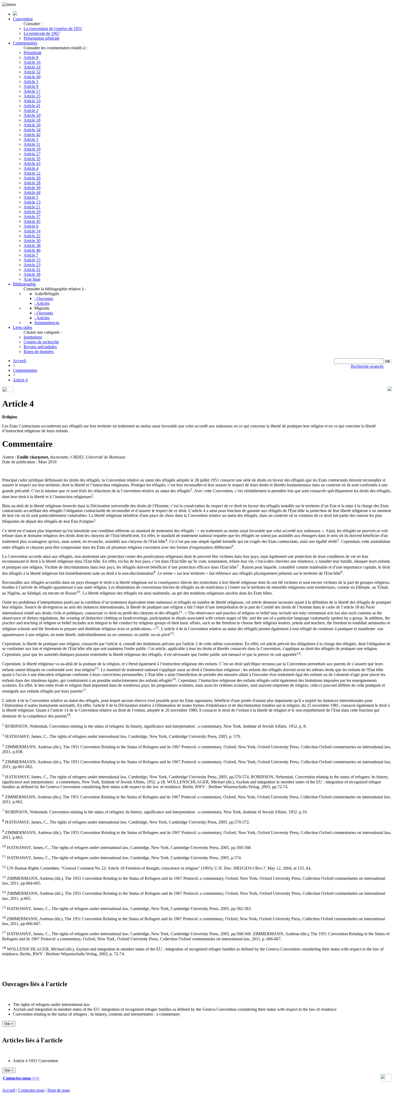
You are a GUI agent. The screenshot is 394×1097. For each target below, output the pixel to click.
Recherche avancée (367, 366)
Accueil (19, 360)
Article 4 (31, 168)
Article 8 (31, 57)
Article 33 (32, 101)
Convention (23, 19)
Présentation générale (42, 38)
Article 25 (32, 96)
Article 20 (32, 178)
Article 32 (32, 72)
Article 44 (32, 192)
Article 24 (32, 67)
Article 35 (32, 158)
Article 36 (32, 187)
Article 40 (32, 76)
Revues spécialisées (40, 346)
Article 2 (31, 110)
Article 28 (32, 183)
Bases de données (39, 351)
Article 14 (32, 231)
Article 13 (32, 202)
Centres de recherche (41, 342)
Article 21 (32, 207)
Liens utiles (22, 327)
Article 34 (32, 129)
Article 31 (32, 269)
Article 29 (32, 211)
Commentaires (25, 43)
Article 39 (32, 274)
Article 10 (32, 115)
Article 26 (32, 125)
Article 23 (32, 264)
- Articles (42, 303)
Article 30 (32, 240)
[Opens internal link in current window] (385, 1080)
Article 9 (31, 86)
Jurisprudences (46, 322)
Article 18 (32, 120)
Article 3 (31, 139)
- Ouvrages (43, 298)
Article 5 (31, 197)
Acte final (32, 279)
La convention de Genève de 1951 (53, 28)
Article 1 (31, 81)
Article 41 (32, 105)
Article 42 (32, 134)
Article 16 (32, 62)
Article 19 (32, 149)
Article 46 (32, 250)
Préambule (33, 52)
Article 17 (32, 91)
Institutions (33, 337)
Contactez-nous (31, 1090)
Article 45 (32, 221)
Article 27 (32, 154)
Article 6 (31, 226)
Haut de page (58, 1090)
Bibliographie (24, 284)
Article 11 (32, 144)
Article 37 (32, 216)
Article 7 (31, 255)
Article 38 (32, 245)
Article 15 (32, 260)
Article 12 (32, 173)
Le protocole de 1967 (42, 33)
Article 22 (32, 236)
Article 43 (32, 163)
